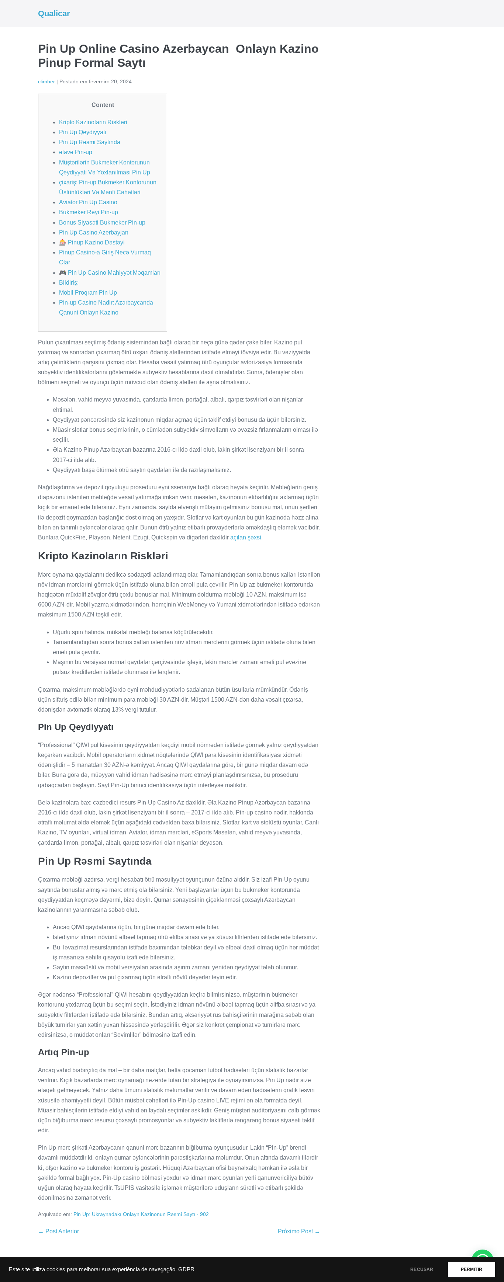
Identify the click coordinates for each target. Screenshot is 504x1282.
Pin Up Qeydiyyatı (82, 132)
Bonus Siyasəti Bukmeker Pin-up (102, 222)
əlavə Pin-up (75, 152)
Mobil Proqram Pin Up (88, 292)
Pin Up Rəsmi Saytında (89, 142)
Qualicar (54, 13)
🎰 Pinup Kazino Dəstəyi (92, 242)
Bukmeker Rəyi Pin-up (88, 212)
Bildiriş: (69, 282)
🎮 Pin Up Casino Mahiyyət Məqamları (109, 273)
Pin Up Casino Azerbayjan (93, 232)
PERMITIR (471, 1269)
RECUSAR (421, 1269)
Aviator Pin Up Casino (88, 202)
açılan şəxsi (245, 537)
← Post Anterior (58, 1231)
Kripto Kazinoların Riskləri (93, 122)
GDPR (186, 1269)
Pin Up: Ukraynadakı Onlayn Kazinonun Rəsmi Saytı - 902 (141, 1214)
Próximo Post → (299, 1231)
